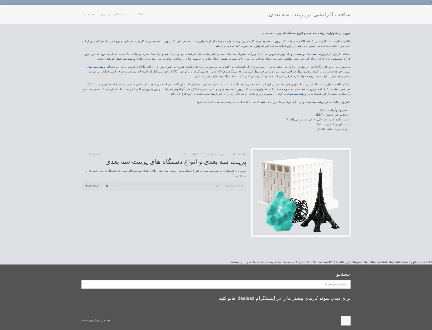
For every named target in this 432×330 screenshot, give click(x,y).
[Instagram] (83, 11)
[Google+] (88, 11)
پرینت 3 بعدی (215, 154)
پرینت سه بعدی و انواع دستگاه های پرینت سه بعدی (175, 161)
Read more (92, 186)
